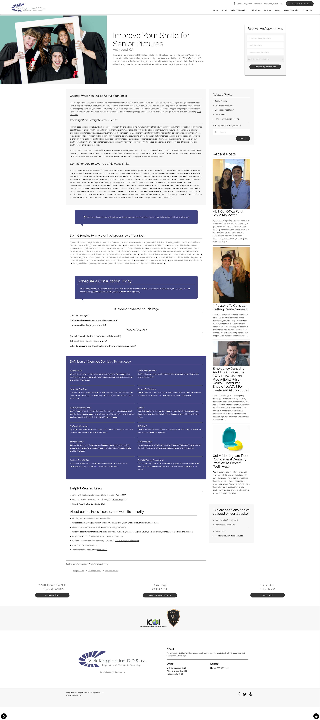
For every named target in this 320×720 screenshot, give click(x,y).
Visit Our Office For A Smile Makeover (228, 213)
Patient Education (291, 10)
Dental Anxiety (221, 101)
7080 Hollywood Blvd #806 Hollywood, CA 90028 (259, 4)
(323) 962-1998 (182, 288)
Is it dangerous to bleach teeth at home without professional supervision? (104, 346)
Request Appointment (160, 595)
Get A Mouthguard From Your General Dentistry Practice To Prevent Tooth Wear (231, 461)
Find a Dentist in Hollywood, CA (228, 125)
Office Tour (255, 10)
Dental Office (220, 531)
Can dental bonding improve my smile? (89, 325)
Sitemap (79, 695)
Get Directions (52, 595)
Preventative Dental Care (225, 524)
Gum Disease (220, 114)
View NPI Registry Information (127, 540)
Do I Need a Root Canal (224, 110)
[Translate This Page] (316, 716)
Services (267, 10)
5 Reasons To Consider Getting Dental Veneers (230, 307)
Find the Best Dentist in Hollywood (229, 535)
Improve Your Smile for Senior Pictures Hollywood (169, 217)
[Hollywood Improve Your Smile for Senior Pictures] (53, 83)
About (224, 10)
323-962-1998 (166, 197)
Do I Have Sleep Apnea (224, 105)
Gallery (277, 10)
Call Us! (301, 4)
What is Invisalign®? (80, 315)
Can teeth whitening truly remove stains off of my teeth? (96, 336)
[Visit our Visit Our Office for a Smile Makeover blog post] (231, 208)
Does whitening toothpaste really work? (89, 341)
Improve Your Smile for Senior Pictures (93, 564)
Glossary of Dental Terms (111, 495)
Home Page (118, 499)
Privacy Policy (70, 695)
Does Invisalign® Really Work (226, 520)
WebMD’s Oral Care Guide (89, 504)
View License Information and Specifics (107, 536)
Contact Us (307, 10)
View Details (92, 545)
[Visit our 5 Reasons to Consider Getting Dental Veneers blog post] (231, 302)
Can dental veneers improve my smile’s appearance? (95, 320)
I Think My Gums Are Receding (227, 119)
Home (215, 10)
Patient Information (239, 10)
